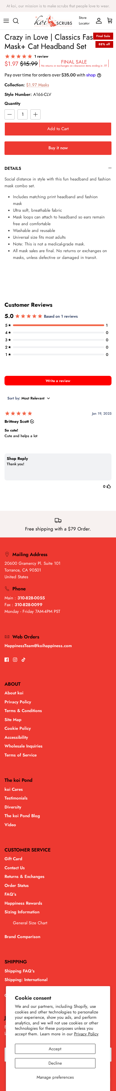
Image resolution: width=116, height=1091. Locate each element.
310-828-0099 (29, 605)
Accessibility (16, 737)
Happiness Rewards (23, 903)
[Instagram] (15, 660)
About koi (14, 693)
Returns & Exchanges (24, 876)
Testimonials (16, 798)
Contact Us (15, 868)
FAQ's (10, 894)
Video (10, 825)
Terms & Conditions (23, 711)
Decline (55, 1063)
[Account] (97, 21)
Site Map (13, 720)
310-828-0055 (31, 598)
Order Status (17, 885)
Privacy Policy (86, 1034)
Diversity (13, 807)
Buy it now (58, 148)
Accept (55, 1049)
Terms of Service (21, 755)
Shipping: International (26, 980)
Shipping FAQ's (20, 971)
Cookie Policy (18, 728)
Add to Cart (58, 129)
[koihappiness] (53, 21)
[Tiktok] (23, 660)
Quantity (12, 104)
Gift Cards (48, 8)
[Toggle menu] (6, 21)
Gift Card (13, 859)
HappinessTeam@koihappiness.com (38, 646)
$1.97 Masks (37, 85)
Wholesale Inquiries (24, 746)
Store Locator (84, 20)
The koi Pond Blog (22, 816)
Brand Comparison (22, 937)
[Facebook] (7, 660)
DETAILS (13, 168)
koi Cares (14, 789)
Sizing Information (22, 912)
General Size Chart (30, 923)
